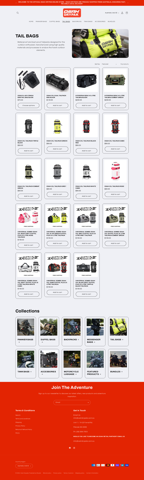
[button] (17, 13)
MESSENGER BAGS (93, 341)
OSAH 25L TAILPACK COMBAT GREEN (28, 187)
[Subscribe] (88, 402)
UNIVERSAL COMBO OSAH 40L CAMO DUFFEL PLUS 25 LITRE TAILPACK (57, 282)
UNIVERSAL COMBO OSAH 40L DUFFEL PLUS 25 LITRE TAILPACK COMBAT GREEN (115, 233)
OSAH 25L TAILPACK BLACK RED (86, 142)
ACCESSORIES (48, 372)
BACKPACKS (70, 340)
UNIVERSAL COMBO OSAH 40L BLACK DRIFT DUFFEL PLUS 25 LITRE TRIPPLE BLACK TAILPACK (85, 283)
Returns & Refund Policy (23, 429)
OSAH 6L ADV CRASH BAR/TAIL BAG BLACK (25, 96)
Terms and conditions (22, 418)
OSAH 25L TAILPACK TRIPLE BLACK (28, 142)
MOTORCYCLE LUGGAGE (71, 373)
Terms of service (68, 473)
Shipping (18, 422)
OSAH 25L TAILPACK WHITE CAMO (86, 187)
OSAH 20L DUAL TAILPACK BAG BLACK (56, 96)
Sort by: (97, 64)
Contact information (92, 473)
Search (17, 415)
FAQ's (17, 433)
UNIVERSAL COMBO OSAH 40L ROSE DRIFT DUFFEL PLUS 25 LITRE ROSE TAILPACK (27, 234)
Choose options (28, 105)
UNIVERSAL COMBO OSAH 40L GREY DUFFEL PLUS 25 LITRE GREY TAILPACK (86, 233)
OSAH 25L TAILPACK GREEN (57, 141)
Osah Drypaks (24, 473)
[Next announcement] (128, 3)
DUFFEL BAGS (48, 340)
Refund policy (47, 473)
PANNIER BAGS (25, 340)
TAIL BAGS (115, 340)
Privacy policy (57, 473)
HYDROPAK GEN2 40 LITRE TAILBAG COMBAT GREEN (115, 96)
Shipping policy (79, 473)
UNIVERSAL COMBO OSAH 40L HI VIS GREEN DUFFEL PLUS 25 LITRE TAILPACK (56, 233)
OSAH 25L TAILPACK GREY (56, 186)
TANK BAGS (23, 372)
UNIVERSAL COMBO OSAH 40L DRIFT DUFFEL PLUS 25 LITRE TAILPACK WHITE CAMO (28, 283)
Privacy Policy (20, 426)
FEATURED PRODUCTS (93, 373)
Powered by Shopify (35, 473)
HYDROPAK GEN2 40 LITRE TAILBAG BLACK (86, 96)
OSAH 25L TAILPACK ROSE (114, 186)
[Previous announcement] (16, 3)
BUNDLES (115, 372)
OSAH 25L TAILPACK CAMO (114, 141)
